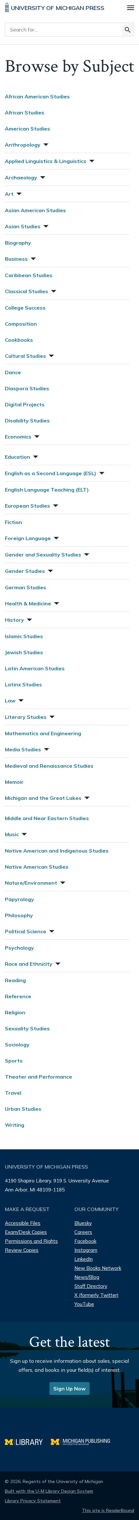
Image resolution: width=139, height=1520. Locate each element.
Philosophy (19, 915)
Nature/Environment (31, 883)
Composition (21, 324)
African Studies (24, 112)
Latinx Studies (23, 684)
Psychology (19, 948)
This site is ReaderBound (108, 1510)
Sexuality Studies (27, 1028)
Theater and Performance (38, 1076)
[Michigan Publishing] (83, 1441)
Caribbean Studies (28, 275)
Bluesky (83, 1223)
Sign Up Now (69, 1388)
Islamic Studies (24, 636)
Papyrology (19, 899)
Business (16, 259)
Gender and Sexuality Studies (43, 554)
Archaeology (21, 177)
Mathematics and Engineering (43, 733)
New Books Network (97, 1268)
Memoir (14, 782)
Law (10, 700)
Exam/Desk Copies (26, 1232)
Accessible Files (22, 1223)
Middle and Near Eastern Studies (47, 818)
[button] (45, 144)
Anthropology (22, 144)
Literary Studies (26, 717)
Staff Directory (90, 1286)
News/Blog (86, 1277)
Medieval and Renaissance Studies (49, 766)
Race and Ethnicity (28, 964)
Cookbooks (19, 340)
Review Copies (21, 1250)
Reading (15, 980)
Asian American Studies (35, 210)
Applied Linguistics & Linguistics (45, 161)
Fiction (13, 522)
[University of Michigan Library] (28, 1441)
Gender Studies (25, 571)
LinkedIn (83, 1259)
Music (12, 834)
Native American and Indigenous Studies (57, 850)
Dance (13, 372)
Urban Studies (23, 1109)
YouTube (84, 1304)
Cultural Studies (25, 356)
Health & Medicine (28, 603)
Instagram (85, 1250)
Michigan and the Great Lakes (43, 798)
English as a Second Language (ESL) (50, 473)
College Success (25, 307)
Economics (18, 436)
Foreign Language (28, 538)
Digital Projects (25, 404)
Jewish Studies (24, 652)
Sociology (17, 1044)
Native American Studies (37, 867)
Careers (83, 1232)
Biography (18, 243)
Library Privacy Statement (33, 1501)
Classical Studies (26, 291)
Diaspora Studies (27, 388)
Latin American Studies (35, 668)
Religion (15, 1012)
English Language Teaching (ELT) (47, 489)
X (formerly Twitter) (96, 1295)
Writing (14, 1125)
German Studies (25, 587)
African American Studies (37, 96)
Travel (13, 1093)
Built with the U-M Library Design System (49, 1491)
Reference (18, 996)
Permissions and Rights (31, 1241)
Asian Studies (22, 226)
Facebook (85, 1241)
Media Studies (23, 749)
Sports (14, 1060)
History (14, 620)
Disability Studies (27, 420)
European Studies (27, 505)
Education (17, 457)
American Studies (27, 128)
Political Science (25, 931)
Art (9, 194)
